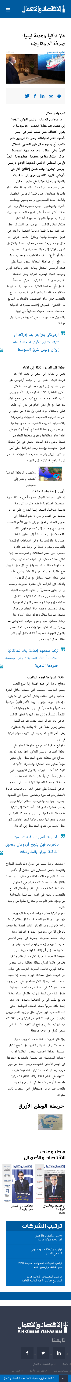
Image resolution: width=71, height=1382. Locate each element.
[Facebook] (27, 1353)
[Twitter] (43, 1353)
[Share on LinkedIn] (42, 97)
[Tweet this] (27, 97)
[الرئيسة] (43, 9)
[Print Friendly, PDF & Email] (59, 97)
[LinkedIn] (59, 1353)
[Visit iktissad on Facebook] (35, 97)
